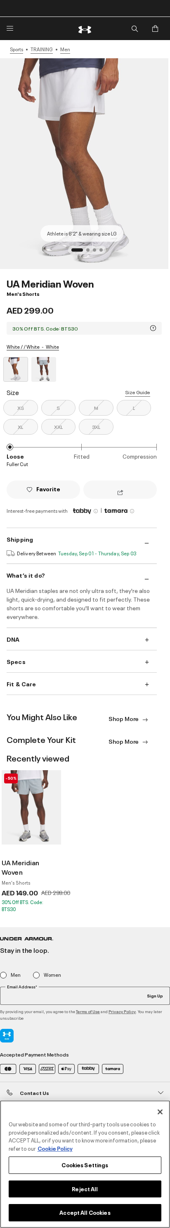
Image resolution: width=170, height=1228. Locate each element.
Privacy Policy (122, 1011)
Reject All (85, 1188)
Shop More (124, 718)
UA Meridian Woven (21, 867)
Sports (16, 49)
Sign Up (155, 995)
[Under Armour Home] (85, 28)
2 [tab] (90, 252)
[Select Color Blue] (43, 369)
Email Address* (22, 987)
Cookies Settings (84, 1165)
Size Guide (137, 391)
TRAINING (42, 49)
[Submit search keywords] (134, 28)
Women (52, 975)
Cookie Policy (55, 1148)
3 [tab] (97, 252)
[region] (85, 1164)
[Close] (160, 1112)
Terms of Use (88, 1011)
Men (65, 49)
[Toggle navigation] (10, 28)
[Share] (120, 493)
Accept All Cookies (84, 1212)
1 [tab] (75, 252)
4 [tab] (103, 252)
